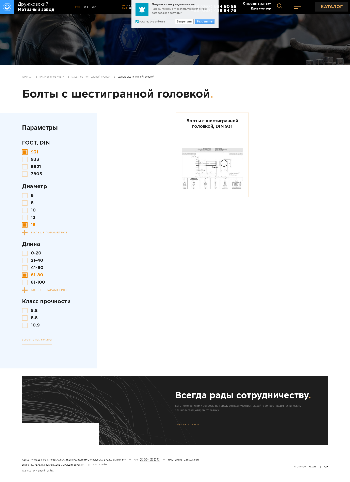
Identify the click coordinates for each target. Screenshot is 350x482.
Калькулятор (261, 8)
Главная (27, 77)
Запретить (184, 21)
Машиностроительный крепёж (90, 77)
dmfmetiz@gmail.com (187, 460)
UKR (94, 7)
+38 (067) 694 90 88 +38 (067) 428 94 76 (150, 459)
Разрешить (205, 21)
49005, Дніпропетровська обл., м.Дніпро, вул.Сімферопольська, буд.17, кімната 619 (78, 460)
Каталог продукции (51, 77)
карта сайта (100, 465)
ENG (86, 7)
